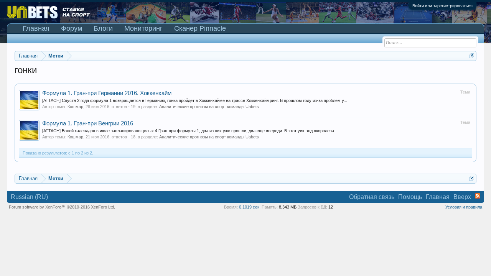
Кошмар (75, 106)
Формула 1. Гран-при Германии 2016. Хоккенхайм (106, 93)
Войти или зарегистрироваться (442, 5)
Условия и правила (463, 207)
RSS (477, 196)
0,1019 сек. (249, 207)
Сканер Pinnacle (200, 28)
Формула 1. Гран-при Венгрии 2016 (87, 123)
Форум (71, 28)
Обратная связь (371, 197)
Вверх (462, 197)
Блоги (103, 28)
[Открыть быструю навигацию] (471, 55)
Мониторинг (143, 28)
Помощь (410, 197)
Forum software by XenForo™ (62, 207)
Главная (36, 28)
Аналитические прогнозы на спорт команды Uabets (209, 106)
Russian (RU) (29, 197)
